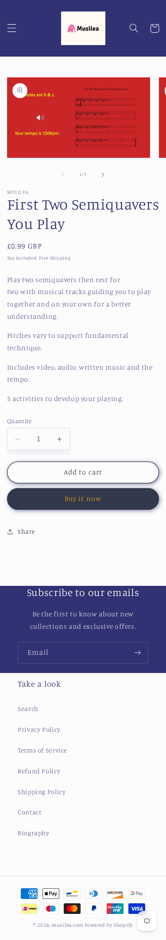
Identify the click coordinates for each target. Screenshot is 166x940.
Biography (34, 833)
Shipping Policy (42, 791)
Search (28, 708)
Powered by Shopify (109, 925)
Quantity (19, 420)
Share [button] (26, 531)
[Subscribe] (137, 653)
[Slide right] (103, 174)
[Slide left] (63, 174)
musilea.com (67, 925)
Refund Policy (39, 771)
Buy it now (83, 498)
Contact (29, 812)
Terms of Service (42, 750)
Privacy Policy (39, 729)
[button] (11, 28)
